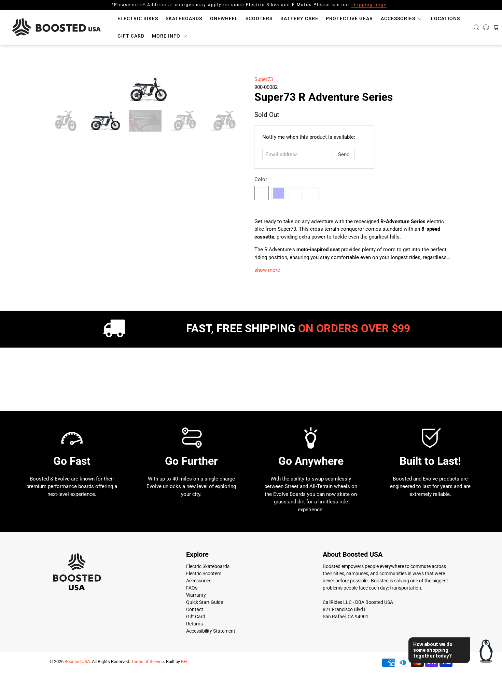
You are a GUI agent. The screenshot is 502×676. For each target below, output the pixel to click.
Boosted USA (77, 661)
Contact (194, 609)
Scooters (259, 18)
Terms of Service (147, 661)
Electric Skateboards (207, 566)
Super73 (263, 79)
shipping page (369, 4)
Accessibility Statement (210, 631)
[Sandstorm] (261, 193)
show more (267, 270)
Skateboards (184, 18)
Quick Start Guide (204, 602)
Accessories (398, 18)
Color (260, 179)
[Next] (236, 89)
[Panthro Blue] (278, 193)
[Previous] (60, 89)
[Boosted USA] (58, 27)
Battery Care (299, 18)
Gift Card (130, 36)
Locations (445, 18)
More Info (166, 36)
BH (184, 661)
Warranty (196, 595)
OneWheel (224, 18)
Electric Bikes (137, 18)
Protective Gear (349, 18)
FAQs (191, 588)
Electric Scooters (203, 573)
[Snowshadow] (313, 193)
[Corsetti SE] (296, 193)
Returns (194, 623)
